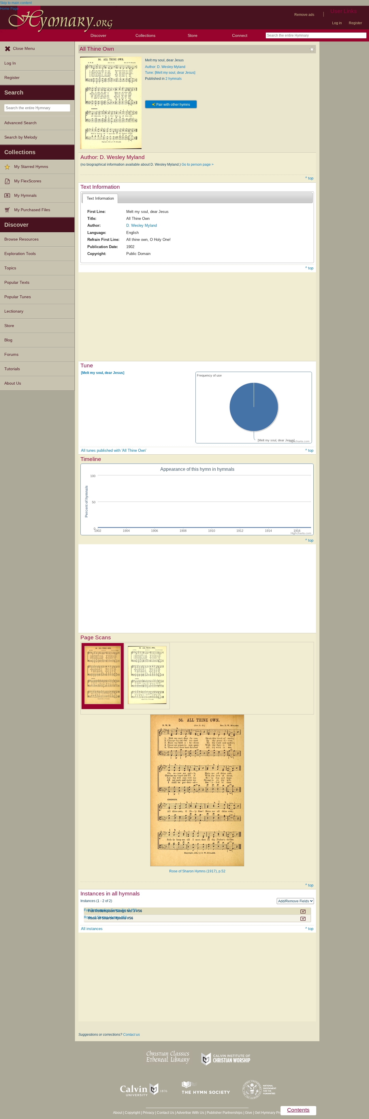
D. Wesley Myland (141, 225)
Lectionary (13, 311)
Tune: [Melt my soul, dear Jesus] (170, 73)
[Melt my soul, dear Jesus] (102, 373)
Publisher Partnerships (224, 1113)
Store (192, 35)
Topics (10, 268)
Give (248, 1113)
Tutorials (12, 369)
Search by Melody (20, 137)
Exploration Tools (20, 254)
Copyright (132, 1113)
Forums (11, 354)
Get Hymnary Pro (268, 1113)
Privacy (148, 1113)
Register (355, 23)
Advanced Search (20, 123)
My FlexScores (27, 181)
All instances (92, 929)
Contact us (131, 1035)
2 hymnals (173, 79)
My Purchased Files (32, 210)
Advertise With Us (190, 1113)
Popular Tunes (17, 297)
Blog (8, 340)
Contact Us (165, 1113)
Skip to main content (16, 3)
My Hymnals (25, 195)
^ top (309, 178)
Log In (10, 63)
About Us (12, 383)
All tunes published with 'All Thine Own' (113, 450)
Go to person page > (198, 164)
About (117, 1113)
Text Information (100, 198)
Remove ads (304, 15)
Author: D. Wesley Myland (165, 67)
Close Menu (24, 48)
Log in (337, 23)
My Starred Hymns (31, 167)
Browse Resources (21, 239)
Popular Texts (16, 282)
